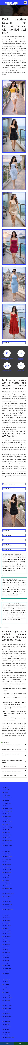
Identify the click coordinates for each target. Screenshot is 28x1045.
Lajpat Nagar (8, 803)
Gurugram (7, 973)
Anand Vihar (7, 853)
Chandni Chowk (8, 904)
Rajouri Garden (8, 1005)
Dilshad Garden (8, 856)
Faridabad (7, 955)
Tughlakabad (8, 1026)
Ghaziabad (7, 952)
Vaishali (7, 957)
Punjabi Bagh (8, 1008)
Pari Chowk (7, 970)
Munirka (7, 1029)
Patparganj (7, 875)
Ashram (7, 819)
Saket (6, 792)
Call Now (7, 1043)
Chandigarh (7, 965)
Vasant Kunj (7, 824)
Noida (6, 949)
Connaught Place (8, 909)
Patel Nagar (7, 1000)
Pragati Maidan (8, 845)
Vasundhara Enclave (9, 893)
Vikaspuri (7, 992)
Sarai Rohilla (8, 933)
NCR (6, 939)
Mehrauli (7, 813)
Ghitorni (7, 800)
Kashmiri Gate (8, 931)
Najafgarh (7, 1024)
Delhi (6, 787)
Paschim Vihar (8, 1019)
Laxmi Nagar (8, 864)
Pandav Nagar (8, 872)
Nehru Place (7, 816)
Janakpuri (7, 984)
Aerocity (7, 960)
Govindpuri (7, 1032)
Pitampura (7, 923)
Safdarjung (7, 805)
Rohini (6, 987)
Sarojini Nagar (8, 835)
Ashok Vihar (7, 936)
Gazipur (7, 861)
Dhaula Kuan (8, 1003)
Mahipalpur (7, 829)
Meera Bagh (7, 1021)
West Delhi (7, 979)
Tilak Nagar (7, 989)
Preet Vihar (7, 877)
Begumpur (7, 1034)
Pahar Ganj (7, 944)
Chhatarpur (7, 837)
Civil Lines (7, 917)
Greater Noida (8, 968)
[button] (25, 2)
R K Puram (7, 843)
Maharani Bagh (8, 821)
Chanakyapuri (8, 797)
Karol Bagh (7, 907)
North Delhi (7, 915)
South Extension (8, 811)
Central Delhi (8, 901)
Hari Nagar (7, 1013)
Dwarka (6, 981)
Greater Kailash (8, 808)
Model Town (7, 920)
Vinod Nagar (7, 896)
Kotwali (6, 928)
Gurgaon (7, 947)
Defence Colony (8, 840)
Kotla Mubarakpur (9, 827)
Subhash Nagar (8, 997)
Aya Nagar (7, 795)
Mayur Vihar (7, 867)
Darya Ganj (7, 941)
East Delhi (7, 851)
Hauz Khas (7, 832)
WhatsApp (21, 1043)
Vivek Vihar (7, 899)
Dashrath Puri (8, 1016)
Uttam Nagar (8, 995)
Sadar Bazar (8, 925)
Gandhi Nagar (8, 859)
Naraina (7, 1011)
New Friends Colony (9, 1037)
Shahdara (7, 880)
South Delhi (7, 789)
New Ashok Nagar (9, 869)
